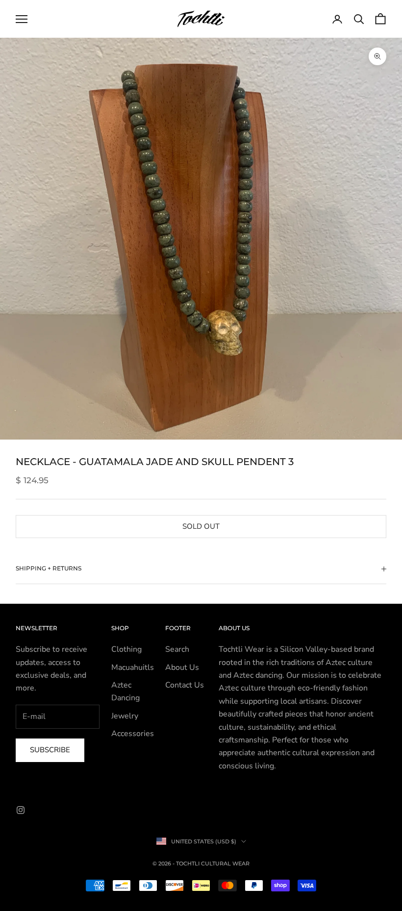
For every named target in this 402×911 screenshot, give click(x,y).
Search (177, 649)
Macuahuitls (132, 667)
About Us (182, 667)
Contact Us (184, 685)
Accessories (132, 733)
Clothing (126, 649)
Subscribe (50, 750)
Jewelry (124, 716)
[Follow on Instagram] (20, 810)
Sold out (201, 526)
